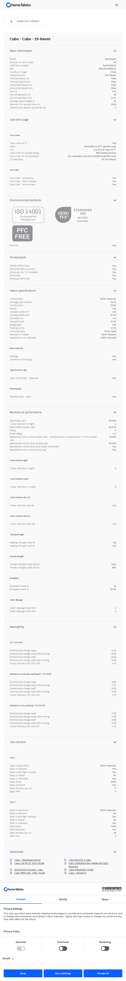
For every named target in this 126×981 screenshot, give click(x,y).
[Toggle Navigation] (117, 5)
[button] (25, 21)
